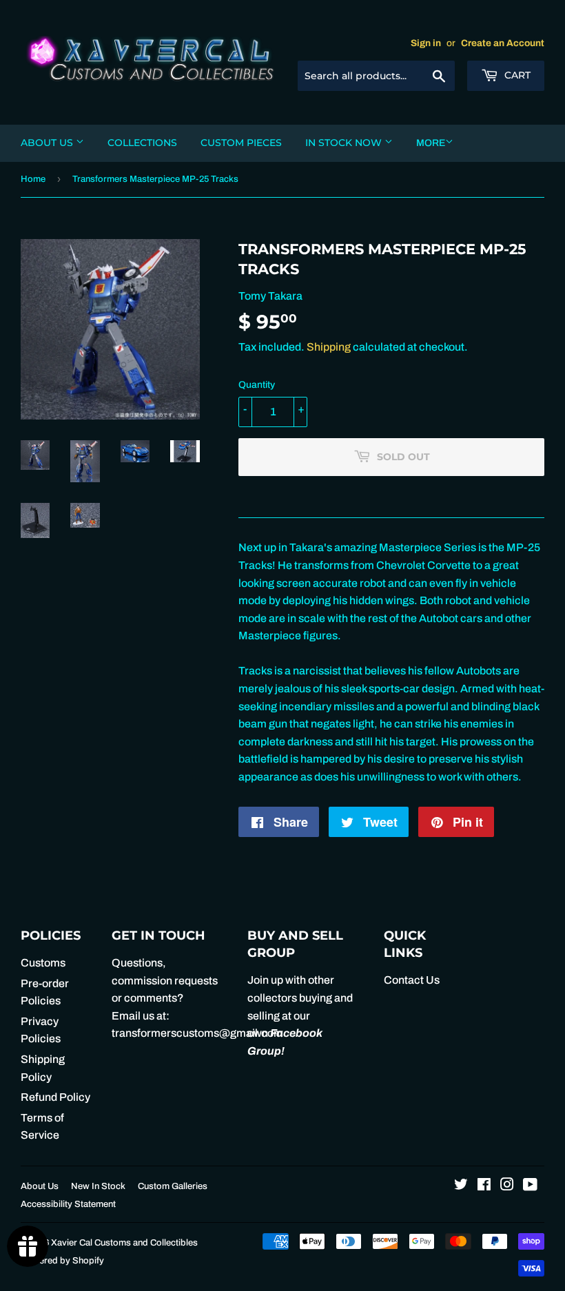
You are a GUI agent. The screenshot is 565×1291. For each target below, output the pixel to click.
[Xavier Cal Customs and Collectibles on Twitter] (461, 1186)
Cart (516, 75)
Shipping (329, 347)
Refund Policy (55, 1097)
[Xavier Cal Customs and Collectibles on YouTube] (530, 1186)
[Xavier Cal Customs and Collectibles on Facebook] (484, 1186)
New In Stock (98, 1186)
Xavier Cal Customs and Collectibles (124, 1243)
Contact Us (412, 980)
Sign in (426, 43)
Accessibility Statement (68, 1204)
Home (33, 179)
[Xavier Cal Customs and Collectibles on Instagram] (507, 1186)
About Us (48, 142)
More (430, 143)
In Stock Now (344, 142)
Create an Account (502, 43)
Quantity (256, 385)
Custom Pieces (241, 142)
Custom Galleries (172, 1186)
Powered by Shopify (62, 1261)
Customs (43, 963)
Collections (142, 142)
